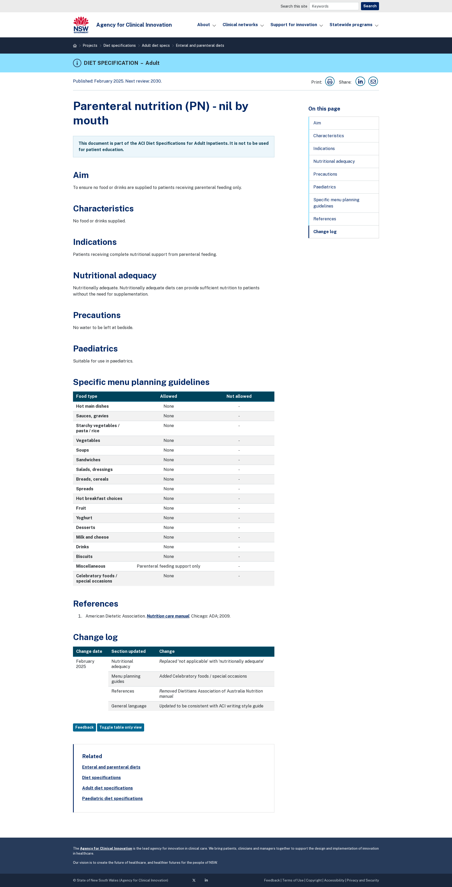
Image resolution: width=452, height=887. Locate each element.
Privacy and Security (363, 880)
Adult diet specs (156, 45)
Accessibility (334, 880)
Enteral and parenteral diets (200, 45)
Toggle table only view (120, 727)
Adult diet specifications (107, 788)
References (324, 218)
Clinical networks (240, 24)
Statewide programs (351, 24)
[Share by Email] (373, 82)
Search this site (294, 6)
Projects (90, 45)
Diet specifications (119, 45)
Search (370, 6)
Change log (325, 231)
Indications (324, 148)
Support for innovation (293, 24)
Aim (317, 122)
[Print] (330, 82)
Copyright (314, 880)
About (203, 24)
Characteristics (328, 135)
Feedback (84, 727)
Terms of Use (293, 880)
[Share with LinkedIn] (360, 82)
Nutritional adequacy (334, 161)
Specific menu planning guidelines (336, 203)
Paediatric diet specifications (112, 798)
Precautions (325, 174)
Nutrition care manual (168, 616)
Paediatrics (324, 187)
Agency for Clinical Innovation (106, 848)
